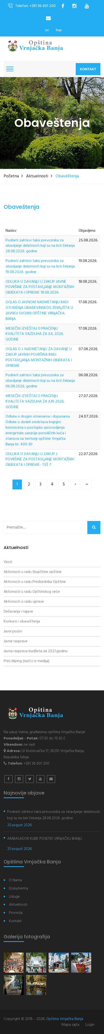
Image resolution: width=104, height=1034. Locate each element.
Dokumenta (18, 888)
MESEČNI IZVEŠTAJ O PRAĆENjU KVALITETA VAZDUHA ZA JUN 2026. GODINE (35, 401)
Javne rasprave (16, 641)
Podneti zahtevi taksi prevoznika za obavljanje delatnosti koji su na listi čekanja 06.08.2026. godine (40, 381)
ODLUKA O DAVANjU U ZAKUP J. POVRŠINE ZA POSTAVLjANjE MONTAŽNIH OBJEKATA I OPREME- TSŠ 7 (40, 459)
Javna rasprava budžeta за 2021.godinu (35, 651)
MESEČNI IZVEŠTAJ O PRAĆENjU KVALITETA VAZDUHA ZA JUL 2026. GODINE (35, 334)
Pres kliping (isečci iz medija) (26, 661)
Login (89, 1025)
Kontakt (88, 69)
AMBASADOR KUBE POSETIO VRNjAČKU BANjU (44, 839)
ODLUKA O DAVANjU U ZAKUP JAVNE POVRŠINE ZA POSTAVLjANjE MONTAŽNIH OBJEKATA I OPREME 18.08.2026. (40, 287)
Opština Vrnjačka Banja (64, 1019)
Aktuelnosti (37, 176)
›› (87, 484)
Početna (11, 176)
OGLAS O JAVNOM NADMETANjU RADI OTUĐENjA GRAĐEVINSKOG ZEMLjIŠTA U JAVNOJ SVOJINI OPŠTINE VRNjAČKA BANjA (39, 311)
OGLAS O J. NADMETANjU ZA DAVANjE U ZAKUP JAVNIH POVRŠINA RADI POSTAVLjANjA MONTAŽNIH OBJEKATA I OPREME (39, 358)
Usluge (14, 897)
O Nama (15, 880)
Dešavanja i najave (18, 611)
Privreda (15, 913)
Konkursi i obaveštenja (22, 621)
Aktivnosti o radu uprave (24, 602)
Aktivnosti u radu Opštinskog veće (32, 592)
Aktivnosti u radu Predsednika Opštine (35, 582)
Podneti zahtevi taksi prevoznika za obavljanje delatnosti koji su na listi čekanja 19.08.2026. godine (40, 266)
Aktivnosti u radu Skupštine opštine (32, 572)
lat (47, 30)
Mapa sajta (70, 1025)
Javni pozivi (13, 631)
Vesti (8, 562)
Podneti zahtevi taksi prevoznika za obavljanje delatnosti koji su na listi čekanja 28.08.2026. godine (40, 246)
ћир (59, 30)
